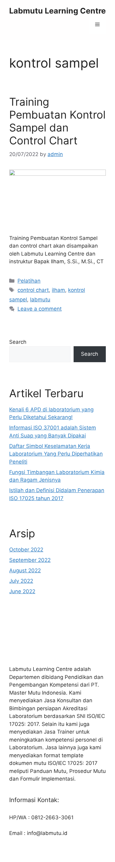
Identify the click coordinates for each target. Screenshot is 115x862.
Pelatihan (28, 281)
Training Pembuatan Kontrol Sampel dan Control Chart (57, 121)
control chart (33, 290)
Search (17, 342)
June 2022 (22, 591)
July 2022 (21, 581)
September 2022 (30, 560)
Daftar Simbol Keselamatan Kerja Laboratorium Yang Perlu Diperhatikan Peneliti (56, 454)
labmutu (40, 299)
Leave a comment (39, 309)
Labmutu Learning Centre (57, 10)
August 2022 (25, 570)
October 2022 (26, 550)
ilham (58, 290)
